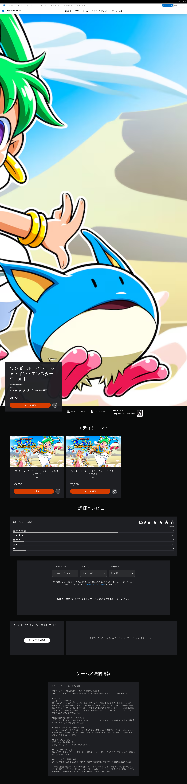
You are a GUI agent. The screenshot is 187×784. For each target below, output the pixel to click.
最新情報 (67, 5)
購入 (10, 5)
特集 (77, 11)
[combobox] (65, 573)
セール (85, 11)
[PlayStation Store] (12, 10)
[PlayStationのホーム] (4, 5)
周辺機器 (54, 5)
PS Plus (41, 5)
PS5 (19, 5)
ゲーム (29, 5)
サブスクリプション (100, 11)
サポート (80, 5)
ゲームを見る (117, 11)
